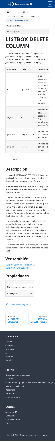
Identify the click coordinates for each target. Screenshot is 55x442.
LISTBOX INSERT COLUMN (17, 268)
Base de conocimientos (15, 386)
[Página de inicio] (8, 12)
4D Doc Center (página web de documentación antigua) (30, 382)
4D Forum (9, 345)
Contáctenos (11, 415)
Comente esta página (18, 304)
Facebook (9, 349)
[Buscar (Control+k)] (50, 3)
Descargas (10, 390)
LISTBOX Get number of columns (20, 265)
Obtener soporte (12, 397)
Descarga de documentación (18, 375)
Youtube (9, 356)
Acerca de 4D (11, 412)
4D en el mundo (12, 419)
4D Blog (8, 341)
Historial (13, 159)
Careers (8, 423)
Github (8, 360)
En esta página (13, 31)
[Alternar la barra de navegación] (5, 4)
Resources (10, 393)
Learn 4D (9, 378)
